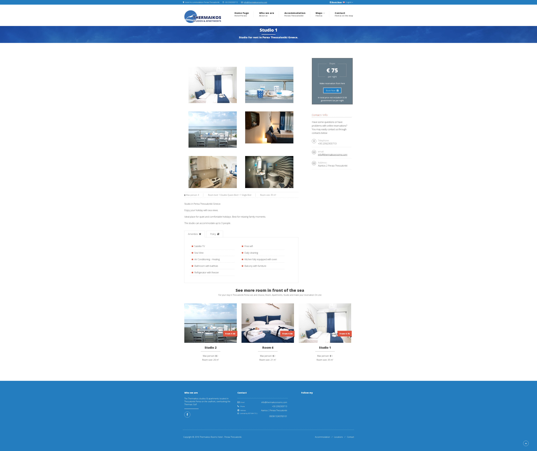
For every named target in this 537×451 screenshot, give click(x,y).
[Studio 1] (325, 362)
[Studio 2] (210, 362)
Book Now (336, 2)
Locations (338, 437)
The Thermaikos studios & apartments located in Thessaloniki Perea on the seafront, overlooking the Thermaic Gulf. (207, 401)
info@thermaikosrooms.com (255, 2)
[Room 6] (268, 362)
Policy (213, 234)
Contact (350, 437)
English (348, 2)
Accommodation (322, 437)
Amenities (193, 234)
